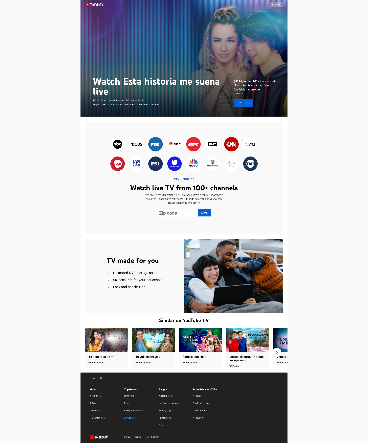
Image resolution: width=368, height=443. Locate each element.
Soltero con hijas (194, 357)
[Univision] (174, 164)
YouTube (197, 396)
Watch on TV (95, 396)
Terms (138, 437)
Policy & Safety (152, 437)
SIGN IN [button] (276, 5)
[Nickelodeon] (231, 164)
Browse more (130, 418)
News (126, 403)
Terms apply (238, 93)
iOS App (93, 403)
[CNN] (231, 144)
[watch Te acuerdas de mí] (106, 340)
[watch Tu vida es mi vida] (153, 340)
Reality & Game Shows (134, 410)
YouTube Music (200, 410)
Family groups (165, 410)
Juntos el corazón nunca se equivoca (246, 358)
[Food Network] (117, 164)
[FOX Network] (155, 144)
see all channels (184, 179)
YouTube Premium (201, 403)
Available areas (166, 396)
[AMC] (212, 144)
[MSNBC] (193, 164)
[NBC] (174, 144)
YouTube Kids (199, 418)
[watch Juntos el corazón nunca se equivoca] (247, 340)
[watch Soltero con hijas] (200, 340)
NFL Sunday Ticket (98, 418)
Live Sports (129, 396)
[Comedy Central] (250, 144)
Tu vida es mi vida (147, 357)
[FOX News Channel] (136, 164)
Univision (234, 366)
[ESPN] (193, 144)
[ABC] (117, 144)
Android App (95, 410)
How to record (165, 418)
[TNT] (250, 164)
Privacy (127, 437)
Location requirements (169, 403)
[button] (276, 352)
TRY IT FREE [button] (243, 102)
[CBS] (136, 144)
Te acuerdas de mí (101, 357)
